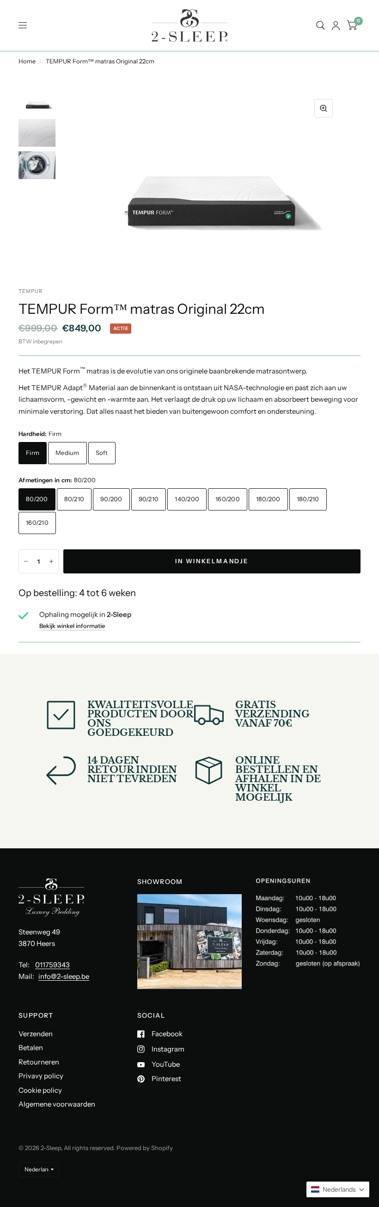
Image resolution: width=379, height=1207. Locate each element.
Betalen (30, 1047)
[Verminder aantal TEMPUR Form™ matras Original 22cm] (26, 561)
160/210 (37, 522)
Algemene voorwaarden (56, 1104)
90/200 (111, 499)
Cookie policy (40, 1090)
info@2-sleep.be (63, 976)
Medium (67, 452)
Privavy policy (40, 1075)
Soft (102, 452)
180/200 (268, 499)
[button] (337, 1189)
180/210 (308, 499)
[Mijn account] (335, 25)
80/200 (37, 499)
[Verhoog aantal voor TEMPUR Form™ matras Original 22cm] (51, 561)
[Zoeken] (320, 25)
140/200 (187, 499)
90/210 (149, 499)
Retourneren (38, 1062)
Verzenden (35, 1033)
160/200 (227, 499)
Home (27, 61)
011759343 (52, 964)
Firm (32, 452)
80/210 (74, 499)
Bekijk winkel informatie (72, 626)
